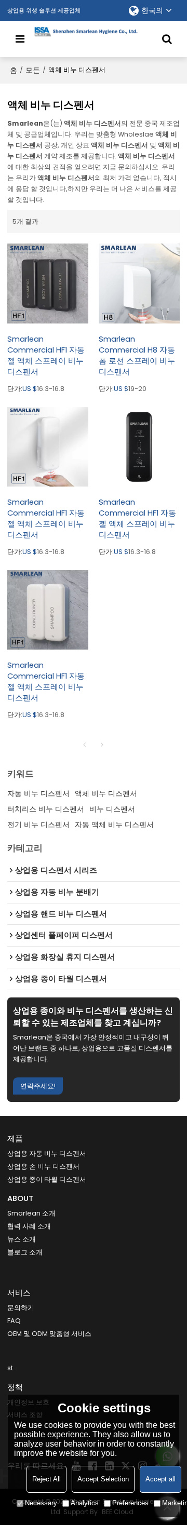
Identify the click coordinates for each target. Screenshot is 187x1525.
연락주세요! (38, 1086)
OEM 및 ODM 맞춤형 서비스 (49, 1333)
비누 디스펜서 (112, 809)
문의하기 (20, 1307)
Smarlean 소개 (31, 1213)
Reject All (46, 1479)
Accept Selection (103, 1479)
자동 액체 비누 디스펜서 (114, 824)
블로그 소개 (25, 1252)
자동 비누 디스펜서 (38, 793)
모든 (32, 70)
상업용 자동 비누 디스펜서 (46, 1153)
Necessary (41, 1503)
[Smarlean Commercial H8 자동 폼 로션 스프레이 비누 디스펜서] (139, 283)
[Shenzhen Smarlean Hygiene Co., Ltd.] (93, 31)
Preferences (130, 1503)
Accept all (160, 1479)
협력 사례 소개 (29, 1226)
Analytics (85, 1503)
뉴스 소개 (21, 1239)
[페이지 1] (84, 744)
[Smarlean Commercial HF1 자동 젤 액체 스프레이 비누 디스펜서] (47, 283)
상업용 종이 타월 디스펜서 (46, 1179)
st (10, 1368)
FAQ (14, 1320)
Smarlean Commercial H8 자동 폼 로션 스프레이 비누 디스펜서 (137, 355)
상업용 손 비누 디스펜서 (43, 1166)
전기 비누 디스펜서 (38, 824)
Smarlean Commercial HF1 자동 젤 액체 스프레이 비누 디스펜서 (46, 355)
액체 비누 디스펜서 (106, 793)
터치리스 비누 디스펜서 (45, 809)
